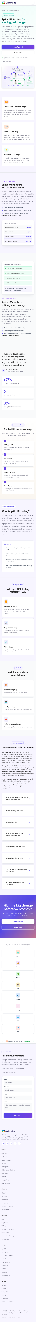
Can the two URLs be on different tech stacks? (16, 870)
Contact (4, 1295)
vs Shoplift (5, 1265)
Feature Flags (5, 1173)
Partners (4, 1288)
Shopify (4, 1193)
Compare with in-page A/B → (11, 215)
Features (4, 1153)
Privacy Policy (5, 1298)
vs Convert (5, 1272)
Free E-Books (5, 1232)
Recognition (5, 1292)
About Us (4, 1285)
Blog (3, 1219)
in (3, 1143)
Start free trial (18, 47)
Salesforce (5, 1203)
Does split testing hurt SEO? (14, 811)
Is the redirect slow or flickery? (15, 858)
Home (3, 10)
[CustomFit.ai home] (9, 2)
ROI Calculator (6, 1183)
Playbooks (4, 1222)
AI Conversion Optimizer (9, 1170)
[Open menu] (32, 2)
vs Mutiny (4, 1259)
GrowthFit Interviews (8, 1229)
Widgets (4, 1176)
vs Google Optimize (7, 1255)
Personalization (6, 1160)
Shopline (4, 1196)
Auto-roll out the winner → (10, 336)
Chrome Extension (7, 1206)
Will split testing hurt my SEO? (15, 847)
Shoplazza (5, 1199)
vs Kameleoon (6, 1275)
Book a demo (18, 53)
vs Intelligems (6, 1262)
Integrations (5, 1180)
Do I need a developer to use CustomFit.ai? (15, 883)
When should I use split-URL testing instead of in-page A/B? (17, 799)
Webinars (4, 1226)
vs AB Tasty (5, 1269)
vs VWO (4, 1249)
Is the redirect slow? (12, 822)
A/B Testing (9, 10)
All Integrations (6, 1209)
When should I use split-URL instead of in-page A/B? (14, 835)
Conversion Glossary (8, 1236)
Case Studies (5, 1239)
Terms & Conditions (7, 1302)
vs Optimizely (6, 1252)
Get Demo (18, 1115)
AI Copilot (4, 1163)
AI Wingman (5, 1167)
